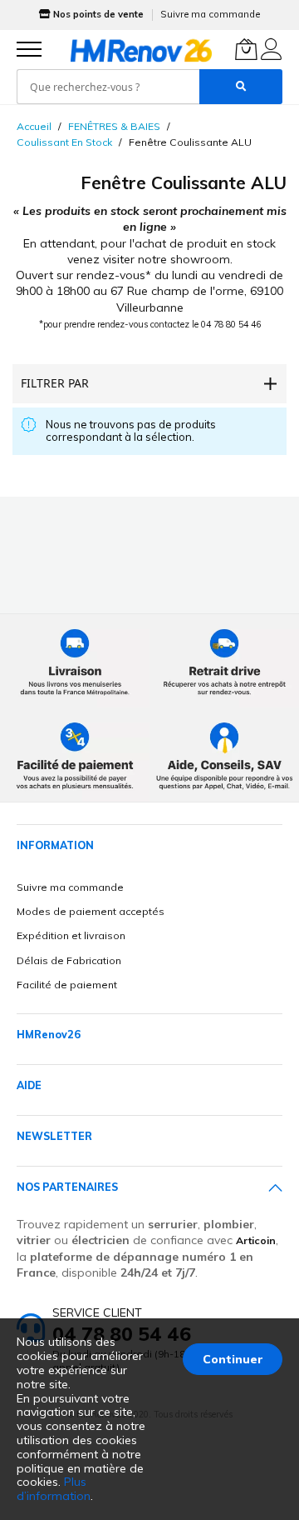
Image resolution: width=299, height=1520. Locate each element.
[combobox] (108, 86)
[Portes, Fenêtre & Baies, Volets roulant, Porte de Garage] (141, 50)
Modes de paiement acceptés (90, 911)
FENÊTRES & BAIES (114, 126)
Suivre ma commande (210, 14)
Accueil (34, 126)
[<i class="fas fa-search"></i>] (240, 86)
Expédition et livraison (71, 935)
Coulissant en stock (64, 142)
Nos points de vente (98, 14)
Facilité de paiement (67, 984)
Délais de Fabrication (69, 960)
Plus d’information (54, 1488)
